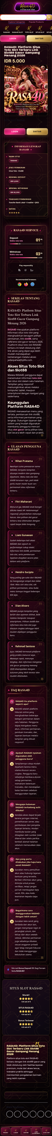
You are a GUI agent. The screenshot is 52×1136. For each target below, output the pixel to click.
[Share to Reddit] (40, 1113)
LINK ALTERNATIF (36, 1132)
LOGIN (12, 38)
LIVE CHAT (46, 1133)
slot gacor (18, 429)
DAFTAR (39, 38)
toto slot (37, 378)
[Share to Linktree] (25, 1113)
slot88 (28, 338)
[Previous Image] (4, 89)
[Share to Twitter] (9, 1113)
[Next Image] (47, 89)
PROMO (5, 1133)
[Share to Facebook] (17, 1113)
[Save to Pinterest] (33, 1113)
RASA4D (12, 329)
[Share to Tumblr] (48, 1113)
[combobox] (23, 17)
